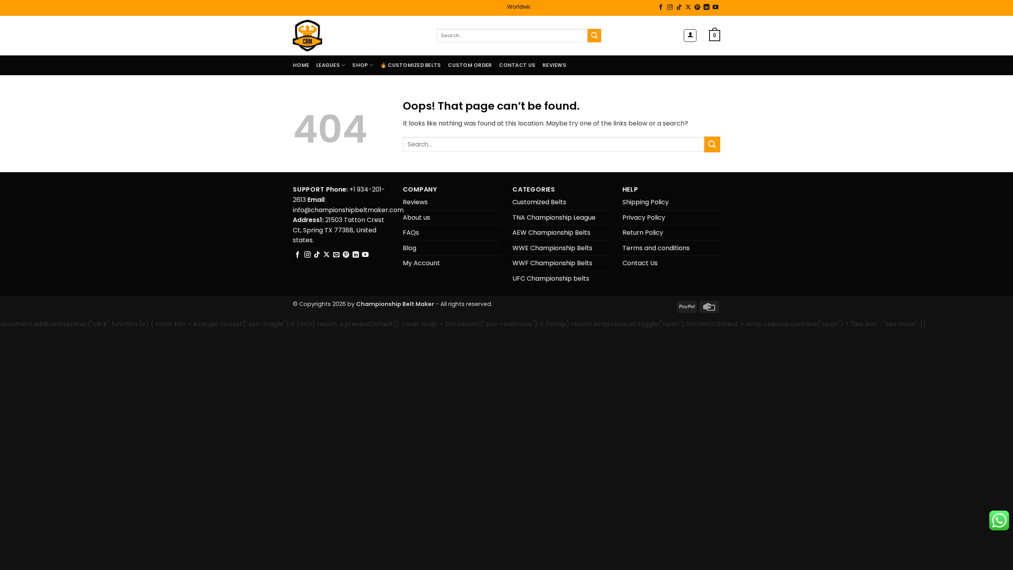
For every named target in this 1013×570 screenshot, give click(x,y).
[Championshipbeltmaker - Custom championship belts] (317, 35)
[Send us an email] (336, 254)
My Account (421, 263)
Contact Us (517, 65)
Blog (409, 248)
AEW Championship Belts (551, 232)
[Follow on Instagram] (670, 7)
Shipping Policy (645, 202)
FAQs (411, 232)
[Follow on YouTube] (715, 7)
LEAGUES (328, 65)
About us (416, 217)
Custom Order (470, 65)
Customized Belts (539, 202)
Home (301, 65)
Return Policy (642, 232)
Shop (360, 65)
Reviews (554, 65)
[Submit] (594, 35)
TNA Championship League (554, 217)
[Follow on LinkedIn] (706, 7)
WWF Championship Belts (552, 263)
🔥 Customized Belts (410, 65)
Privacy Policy (643, 217)
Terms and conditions (656, 248)
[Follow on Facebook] (661, 7)
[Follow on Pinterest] (697, 7)
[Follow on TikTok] (679, 7)
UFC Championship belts (550, 278)
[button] (690, 35)
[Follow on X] (688, 7)
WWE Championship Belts (552, 248)
